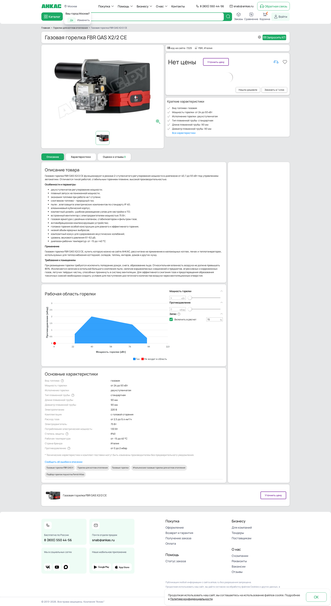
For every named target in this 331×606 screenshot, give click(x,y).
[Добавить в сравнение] (276, 62)
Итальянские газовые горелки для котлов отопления (159, 467)
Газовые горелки (120, 467)
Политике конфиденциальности (191, 599)
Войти (283, 17)
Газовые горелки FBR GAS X (60, 467)
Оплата (171, 543)
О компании (240, 556)
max (66, 567)
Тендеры (238, 533)
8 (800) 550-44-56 (212, 6)
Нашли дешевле (248, 89)
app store (122, 567)
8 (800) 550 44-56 (58, 540)
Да (71, 20)
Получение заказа (178, 538)
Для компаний (242, 527)
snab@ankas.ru (244, 6)
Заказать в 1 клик (274, 89)
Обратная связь (276, 6)
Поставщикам (241, 538)
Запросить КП (276, 37)
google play (101, 567)
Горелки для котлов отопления (93, 467)
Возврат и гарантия (179, 533)
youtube (57, 567)
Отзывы (237, 572)
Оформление (175, 527)
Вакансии (238, 566)
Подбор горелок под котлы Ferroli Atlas (65, 474)
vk (48, 567)
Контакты (178, 6)
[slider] (190, 298)
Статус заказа (176, 561)
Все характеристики (183, 132)
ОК (316, 597)
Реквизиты (239, 561)
